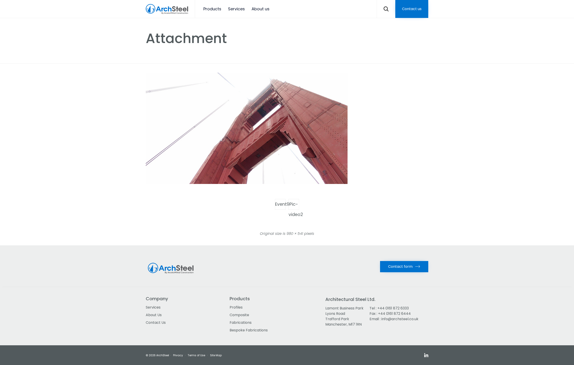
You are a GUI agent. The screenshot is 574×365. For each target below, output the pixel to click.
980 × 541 (295, 233)
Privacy (178, 355)
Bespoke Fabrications (249, 330)
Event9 (280, 204)
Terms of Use (196, 355)
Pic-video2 (294, 205)
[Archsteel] (167, 9)
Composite (239, 314)
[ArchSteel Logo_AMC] (172, 276)
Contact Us (156, 322)
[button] (411, 9)
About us (261, 9)
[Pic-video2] (247, 183)
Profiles (236, 307)
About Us (154, 314)
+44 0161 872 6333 (393, 308)
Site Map (216, 355)
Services (236, 9)
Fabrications (241, 322)
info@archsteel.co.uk (399, 319)
